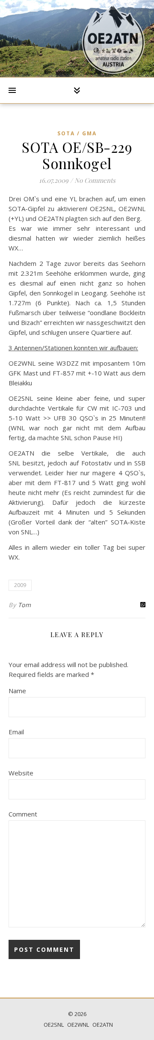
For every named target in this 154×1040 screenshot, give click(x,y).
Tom (24, 605)
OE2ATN (102, 1024)
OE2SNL (54, 1024)
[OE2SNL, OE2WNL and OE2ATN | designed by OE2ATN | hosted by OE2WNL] (113, 38)
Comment (23, 814)
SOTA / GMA (77, 133)
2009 (20, 585)
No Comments (95, 180)
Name (17, 690)
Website (21, 773)
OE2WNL (78, 1024)
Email (16, 731)
